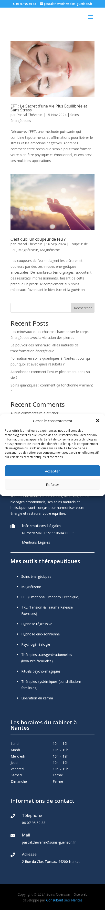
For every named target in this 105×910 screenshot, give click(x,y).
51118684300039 (61, 533)
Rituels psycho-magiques (41, 671)
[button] (97, 420)
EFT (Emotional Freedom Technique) (50, 597)
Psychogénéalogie (35, 644)
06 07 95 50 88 (33, 822)
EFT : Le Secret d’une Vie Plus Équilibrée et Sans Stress (48, 108)
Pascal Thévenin (29, 114)
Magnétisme (50, 249)
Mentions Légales (36, 542)
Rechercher (83, 308)
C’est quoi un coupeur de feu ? (38, 239)
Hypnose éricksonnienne (40, 634)
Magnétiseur (28, 249)
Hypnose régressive (36, 623)
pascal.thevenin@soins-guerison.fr (49, 842)
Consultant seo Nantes (64, 900)
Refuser (52, 484)
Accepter (52, 470)
